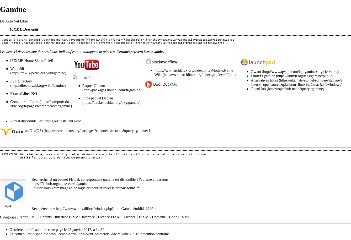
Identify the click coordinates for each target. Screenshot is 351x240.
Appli (24, 217)
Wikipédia (18, 69)
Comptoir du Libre (24, 102)
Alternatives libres (264, 80)
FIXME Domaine (152, 217)
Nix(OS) (36, 131)
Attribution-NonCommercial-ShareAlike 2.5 (101, 234)
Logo (5, 42)
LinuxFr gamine (263, 76)
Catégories (8, 217)
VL (34, 217)
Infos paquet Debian (97, 98)
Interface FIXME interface (75, 217)
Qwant (256, 72)
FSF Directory (21, 81)
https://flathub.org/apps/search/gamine (60, 184)
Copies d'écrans (14, 39)
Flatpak (74, 179)
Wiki (158, 75)
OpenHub (258, 89)
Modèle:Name (222, 70)
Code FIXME (179, 217)
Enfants (46, 217)
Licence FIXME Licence (117, 217)
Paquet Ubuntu (93, 86)
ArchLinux (228, 75)
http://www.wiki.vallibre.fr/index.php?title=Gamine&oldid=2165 (105, 209)
